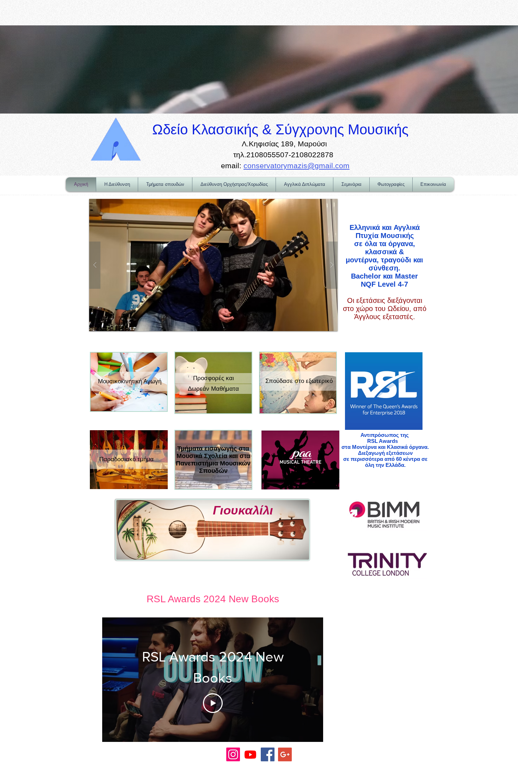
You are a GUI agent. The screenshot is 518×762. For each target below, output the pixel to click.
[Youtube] (250, 754)
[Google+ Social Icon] (285, 754)
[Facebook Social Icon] (268, 754)
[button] (210, 265)
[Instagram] (233, 754)
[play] (321, 204)
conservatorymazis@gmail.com (296, 165)
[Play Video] (213, 703)
